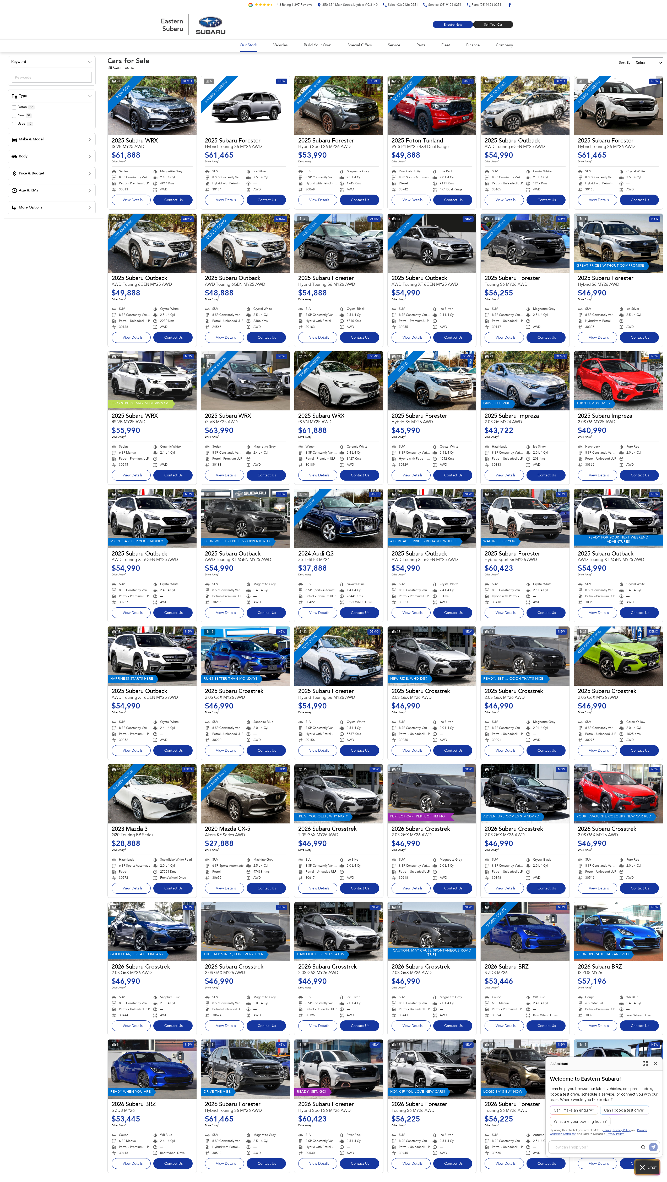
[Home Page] (193, 24)
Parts (420, 45)
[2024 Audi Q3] (338, 518)
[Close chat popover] (655, 1064)
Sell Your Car (493, 24)
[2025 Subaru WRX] (152, 105)
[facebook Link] (510, 5)
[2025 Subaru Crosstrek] (245, 656)
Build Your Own (317, 45)
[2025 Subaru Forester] (245, 105)
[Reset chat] (643, 1147)
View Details (133, 200)
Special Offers (360, 45)
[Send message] (653, 1147)
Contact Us (173, 200)
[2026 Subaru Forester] (245, 1069)
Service (394, 45)
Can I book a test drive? (624, 1110)
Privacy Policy (621, 1130)
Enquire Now (453, 24)
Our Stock (248, 45)
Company (504, 45)
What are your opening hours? (580, 1121)
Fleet (445, 45)
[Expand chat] (645, 1063)
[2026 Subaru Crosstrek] (338, 793)
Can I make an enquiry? (574, 1110)
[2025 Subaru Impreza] (525, 380)
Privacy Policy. (615, 1134)
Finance (473, 45)
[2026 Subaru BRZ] (525, 931)
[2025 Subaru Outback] (525, 105)
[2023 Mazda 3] (152, 793)
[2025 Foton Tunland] (432, 105)
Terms (607, 1130)
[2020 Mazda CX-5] (245, 793)
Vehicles (280, 45)
